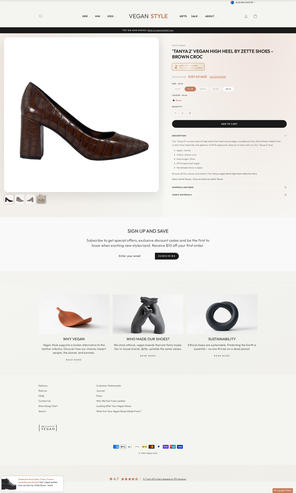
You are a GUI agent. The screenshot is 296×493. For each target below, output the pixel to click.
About (210, 16)
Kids (111, 16)
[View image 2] (20, 199)
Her (85, 16)
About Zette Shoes (181, 179)
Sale (194, 16)
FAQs (41, 395)
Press (99, 395)
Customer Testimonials (108, 385)
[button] (283, 490)
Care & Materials (182, 195)
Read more (222, 356)
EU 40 (216, 89)
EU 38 (190, 89)
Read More (74, 360)
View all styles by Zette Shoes (208, 179)
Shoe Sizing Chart (48, 406)
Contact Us (45, 400)
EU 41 (228, 89)
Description (179, 136)
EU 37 (178, 89)
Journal (100, 390)
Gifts (183, 16)
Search (42, 411)
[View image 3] (30, 199)
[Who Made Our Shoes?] (148, 314)
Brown (179, 100)
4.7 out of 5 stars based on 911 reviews (164, 479)
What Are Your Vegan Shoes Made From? (118, 411)
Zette (144, 349)
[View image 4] (41, 199)
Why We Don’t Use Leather (110, 400)
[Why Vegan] (74, 314)
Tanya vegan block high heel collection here (234, 173)
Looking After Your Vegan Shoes (113, 406)
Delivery (43, 385)
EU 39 (203, 89)
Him (98, 16)
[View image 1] (9, 199)
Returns (43, 390)
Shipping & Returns (183, 187)
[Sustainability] (222, 314)
